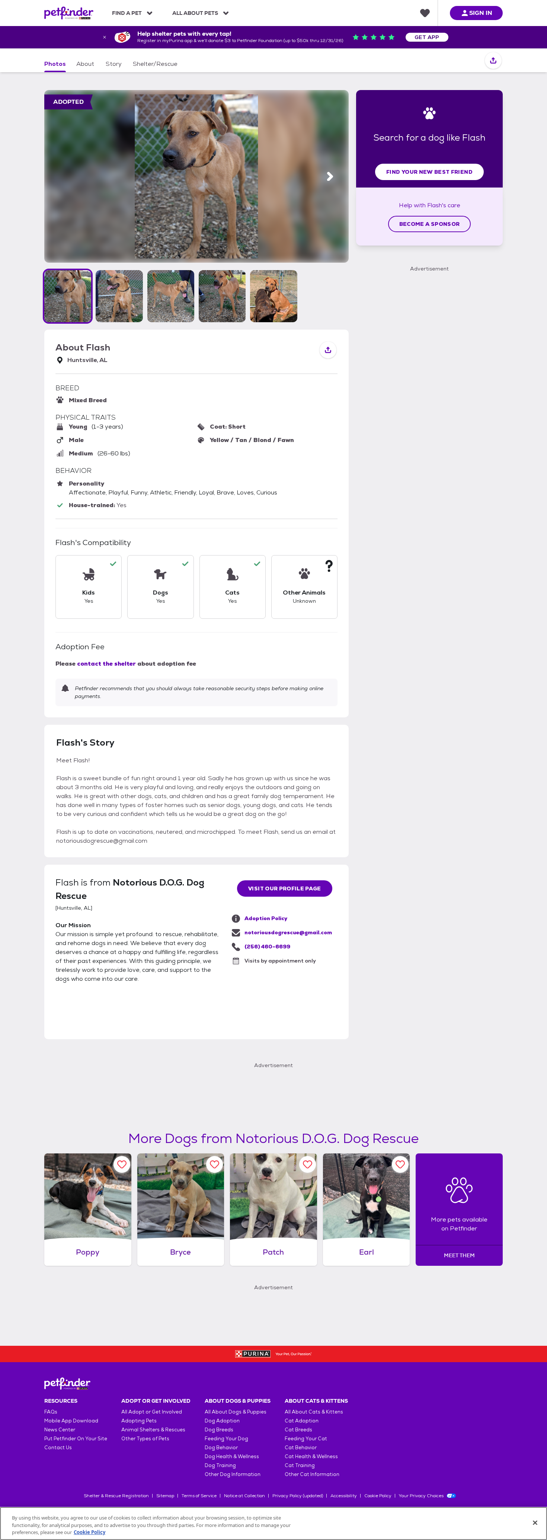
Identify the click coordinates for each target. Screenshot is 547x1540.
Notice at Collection (244, 1496)
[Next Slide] (330, 176)
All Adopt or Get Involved (151, 1412)
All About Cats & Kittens (314, 1412)
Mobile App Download (71, 1421)
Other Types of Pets (145, 1438)
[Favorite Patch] (307, 1164)
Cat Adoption (302, 1421)
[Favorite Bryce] (214, 1164)
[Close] (535, 1522)
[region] (273, 1523)
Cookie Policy (377, 1496)
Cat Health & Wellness (311, 1456)
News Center (59, 1430)
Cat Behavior (301, 1447)
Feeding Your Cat (306, 1438)
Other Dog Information (232, 1474)
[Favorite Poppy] (121, 1164)
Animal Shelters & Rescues (153, 1430)
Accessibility (343, 1496)
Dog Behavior (221, 1447)
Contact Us (58, 1447)
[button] (67, 296)
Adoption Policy (265, 918)
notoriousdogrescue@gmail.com (288, 932)
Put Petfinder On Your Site (75, 1438)
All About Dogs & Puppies (235, 1412)
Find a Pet (127, 13)
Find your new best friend (429, 172)
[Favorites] (425, 13)
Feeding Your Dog (226, 1438)
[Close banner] (105, 37)
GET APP (427, 37)
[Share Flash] (493, 60)
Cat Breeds (298, 1430)
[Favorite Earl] (400, 1164)
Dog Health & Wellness (232, 1456)
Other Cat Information (312, 1474)
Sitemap (165, 1496)
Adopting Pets (139, 1421)
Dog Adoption (222, 1421)
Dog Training (220, 1465)
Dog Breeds (219, 1430)
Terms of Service (199, 1496)
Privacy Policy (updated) (297, 1496)
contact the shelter (106, 663)
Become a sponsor (429, 224)
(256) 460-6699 (267, 946)
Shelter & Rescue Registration (116, 1496)
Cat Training (300, 1465)
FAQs (50, 1412)
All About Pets (195, 13)
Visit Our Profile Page (284, 888)
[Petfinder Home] (68, 13)
